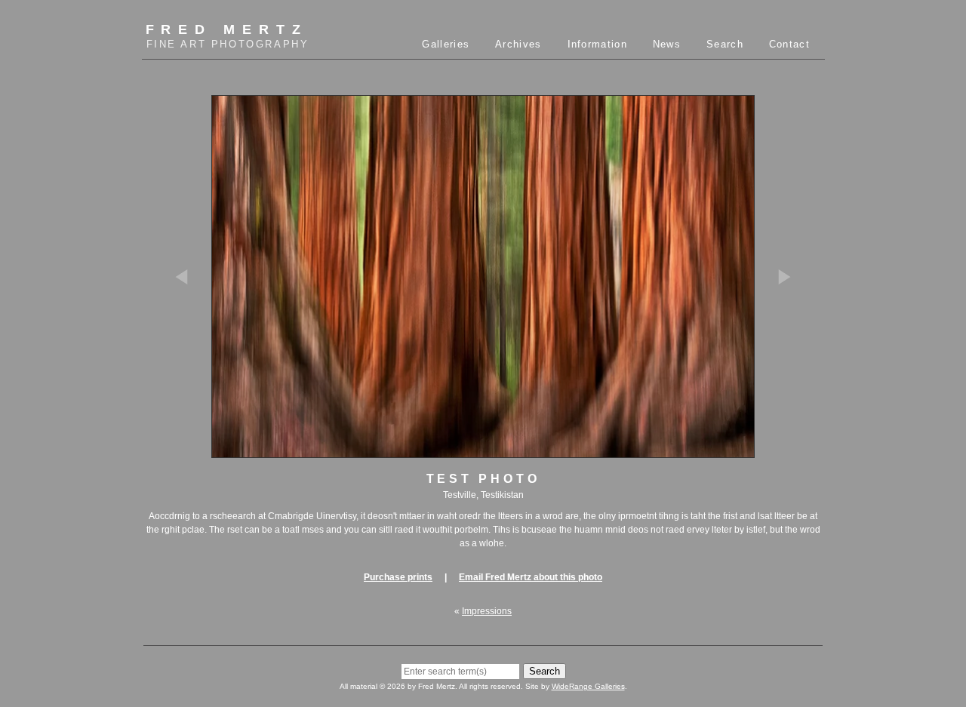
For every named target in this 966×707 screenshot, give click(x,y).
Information (597, 44)
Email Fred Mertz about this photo (530, 577)
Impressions (487, 611)
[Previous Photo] (188, 345)
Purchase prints (398, 577)
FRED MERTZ (227, 36)
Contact (789, 44)
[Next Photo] (777, 345)
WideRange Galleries (588, 686)
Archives (518, 44)
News (667, 44)
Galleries (445, 44)
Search (724, 44)
